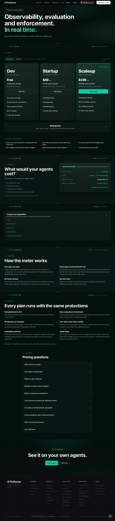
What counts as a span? (33, 364)
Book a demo (51, 463)
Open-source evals (51, 491)
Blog (80, 488)
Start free (22, 91)
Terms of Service (100, 488)
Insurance (65, 488)
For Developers (67, 491)
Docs (62, 2)
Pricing (68, 2)
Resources (55, 2)
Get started (57, 91)
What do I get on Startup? (33, 379)
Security (81, 505)
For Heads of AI (67, 494)
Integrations (49, 488)
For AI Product (67, 497)
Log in (75, 2)
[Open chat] (110, 516)
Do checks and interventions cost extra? (38, 408)
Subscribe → (52, 516)
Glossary (81, 499)
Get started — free (103, 2)
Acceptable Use (100, 494)
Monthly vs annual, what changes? (37, 386)
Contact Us (33, 491)
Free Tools (82, 502)
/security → (54, 344)
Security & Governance (66, 501)
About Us (32, 485)
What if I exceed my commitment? (36, 393)
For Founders (66, 505)
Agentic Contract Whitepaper (84, 492)
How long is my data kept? (34, 372)
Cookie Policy (99, 491)
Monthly (9, 59)
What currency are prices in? (34, 422)
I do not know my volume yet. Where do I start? (41, 400)
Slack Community (65, 516)
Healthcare (66, 485)
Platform (38, 2)
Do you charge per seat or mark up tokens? (39, 415)
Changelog (49, 500)
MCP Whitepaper (84, 496)
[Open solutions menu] (50, 2)
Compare (49, 497)
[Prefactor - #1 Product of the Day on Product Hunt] (87, 2)
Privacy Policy (99, 485)
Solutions (46, 2)
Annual (18, 59)
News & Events (34, 488)
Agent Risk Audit (84, 485)
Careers (32, 494)
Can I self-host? (30, 429)
